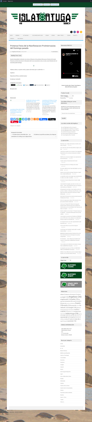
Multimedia (20, 38)
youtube (72, 321)
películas (78, 315)
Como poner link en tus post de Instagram (69, 225)
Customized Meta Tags (37, 35)
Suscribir (64, 118)
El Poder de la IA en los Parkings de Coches (69, 164)
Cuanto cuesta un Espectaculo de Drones (68, 160)
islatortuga (72, 314)
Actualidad (25, 35)
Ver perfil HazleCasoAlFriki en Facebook (69, 133)
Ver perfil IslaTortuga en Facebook (68, 131)
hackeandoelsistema (65, 309)
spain (73, 317)
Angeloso (75, 297)
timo (67, 319)
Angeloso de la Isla (16, 51)
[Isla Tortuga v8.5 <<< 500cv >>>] (44, 25)
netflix (67, 315)
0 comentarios (54, 51)
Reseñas (62, 394)
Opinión (12, 38)
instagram (77, 311)
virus (66, 321)
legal (80, 313)
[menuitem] (1, 1)
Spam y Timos (60, 35)
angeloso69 (65, 299)
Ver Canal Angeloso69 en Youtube (68, 134)
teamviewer (78, 317)
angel (65, 297)
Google (72, 307)
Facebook (62, 362)
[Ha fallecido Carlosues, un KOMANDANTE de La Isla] (34, 106)
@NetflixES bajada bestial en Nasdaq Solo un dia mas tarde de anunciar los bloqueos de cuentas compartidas (70, 235)
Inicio (11, 35)
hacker (72, 309)
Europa (73, 305)
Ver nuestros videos (38, 4)
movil (62, 315)
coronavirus (68, 301)
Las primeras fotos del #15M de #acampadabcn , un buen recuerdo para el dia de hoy (17, 111)
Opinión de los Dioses (64, 385)
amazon (74, 294)
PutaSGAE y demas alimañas (66, 392)
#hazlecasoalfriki (54, 4)
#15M (61, 343)
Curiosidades (63, 357)
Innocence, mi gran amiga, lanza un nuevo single (70, 180)
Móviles (62, 378)
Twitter (71, 319)
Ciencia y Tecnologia (64, 355)
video (77, 319)
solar (69, 317)
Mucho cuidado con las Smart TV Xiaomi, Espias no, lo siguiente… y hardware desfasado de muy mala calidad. (71, 212)
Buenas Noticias (63, 350)
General (17, 35)
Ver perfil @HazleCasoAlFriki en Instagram (70, 128)
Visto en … (62, 401)
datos (64, 303)
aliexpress (68, 294)
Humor (61, 369)
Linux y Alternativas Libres (65, 376)
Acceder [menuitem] (5, 1)
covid (75, 301)
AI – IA (61, 348)
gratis (78, 307)
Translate (71, 98)
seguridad (63, 317)
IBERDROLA (70, 311)
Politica (61, 390)
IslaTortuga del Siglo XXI (65, 371)
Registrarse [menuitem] (10, 1)
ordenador (73, 315)
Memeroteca (46, 4)
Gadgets (75, 35)
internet (62, 314)
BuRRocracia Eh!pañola (65, 353)
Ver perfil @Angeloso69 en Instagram (68, 127)
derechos (68, 303)
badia (74, 299)
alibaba (62, 294)
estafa (66, 305)
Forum (47, 35)
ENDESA (73, 303)
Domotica (62, 360)
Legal (61, 373)
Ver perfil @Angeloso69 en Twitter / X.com (70, 130)
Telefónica (62, 319)
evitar (77, 305)
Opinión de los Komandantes (66, 387)
